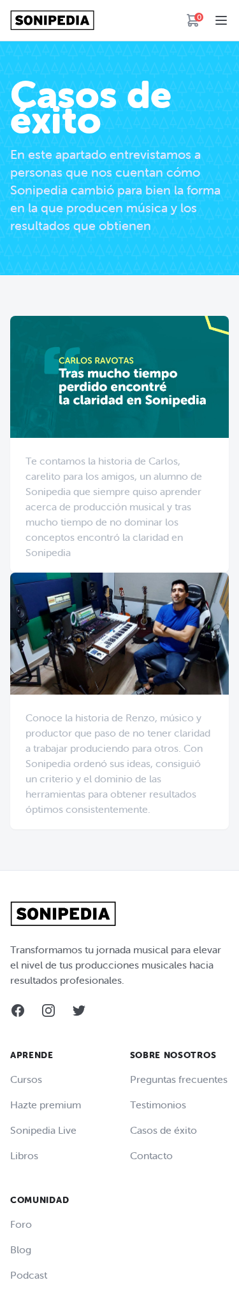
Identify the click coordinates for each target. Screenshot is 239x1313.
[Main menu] (221, 20)
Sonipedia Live (43, 1130)
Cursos (26, 1079)
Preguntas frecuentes (179, 1079)
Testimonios (158, 1104)
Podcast (28, 1275)
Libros (24, 1155)
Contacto (151, 1155)
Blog (20, 1249)
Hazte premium (45, 1104)
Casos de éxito (163, 1130)
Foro (21, 1224)
